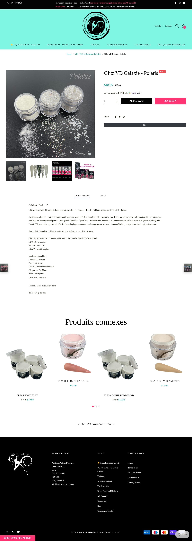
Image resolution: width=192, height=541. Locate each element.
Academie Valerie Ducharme (91, 532)
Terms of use (133, 468)
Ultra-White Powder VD (119, 395)
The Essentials (103, 486)
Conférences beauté (105, 511)
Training (100, 476)
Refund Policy (133, 478)
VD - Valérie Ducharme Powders (88, 54)
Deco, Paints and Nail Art (107, 491)
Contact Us (101, 501)
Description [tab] (81, 195)
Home (69, 54)
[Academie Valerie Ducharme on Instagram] (180, 3)
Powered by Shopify (112, 532)
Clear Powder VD (27, 395)
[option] (27, 370)
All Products (102, 496)
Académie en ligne (104, 481)
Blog (99, 506)
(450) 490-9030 (58, 481)
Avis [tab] (103, 195)
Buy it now (170, 101)
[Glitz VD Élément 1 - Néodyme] (4, 268)
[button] (145, 93)
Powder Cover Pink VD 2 (73, 381)
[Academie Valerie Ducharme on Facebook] (176, 3)
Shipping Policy (134, 473)
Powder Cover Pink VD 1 (164, 381)
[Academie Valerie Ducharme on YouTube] (184, 3)
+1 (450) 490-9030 (14, 3)
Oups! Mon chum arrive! (17, 538)
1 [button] (93, 406)
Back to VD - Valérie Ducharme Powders (97, 424)
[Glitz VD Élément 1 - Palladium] (188, 268)
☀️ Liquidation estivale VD (108, 463)
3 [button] (99, 406)
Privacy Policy (134, 483)
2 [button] (96, 406)
